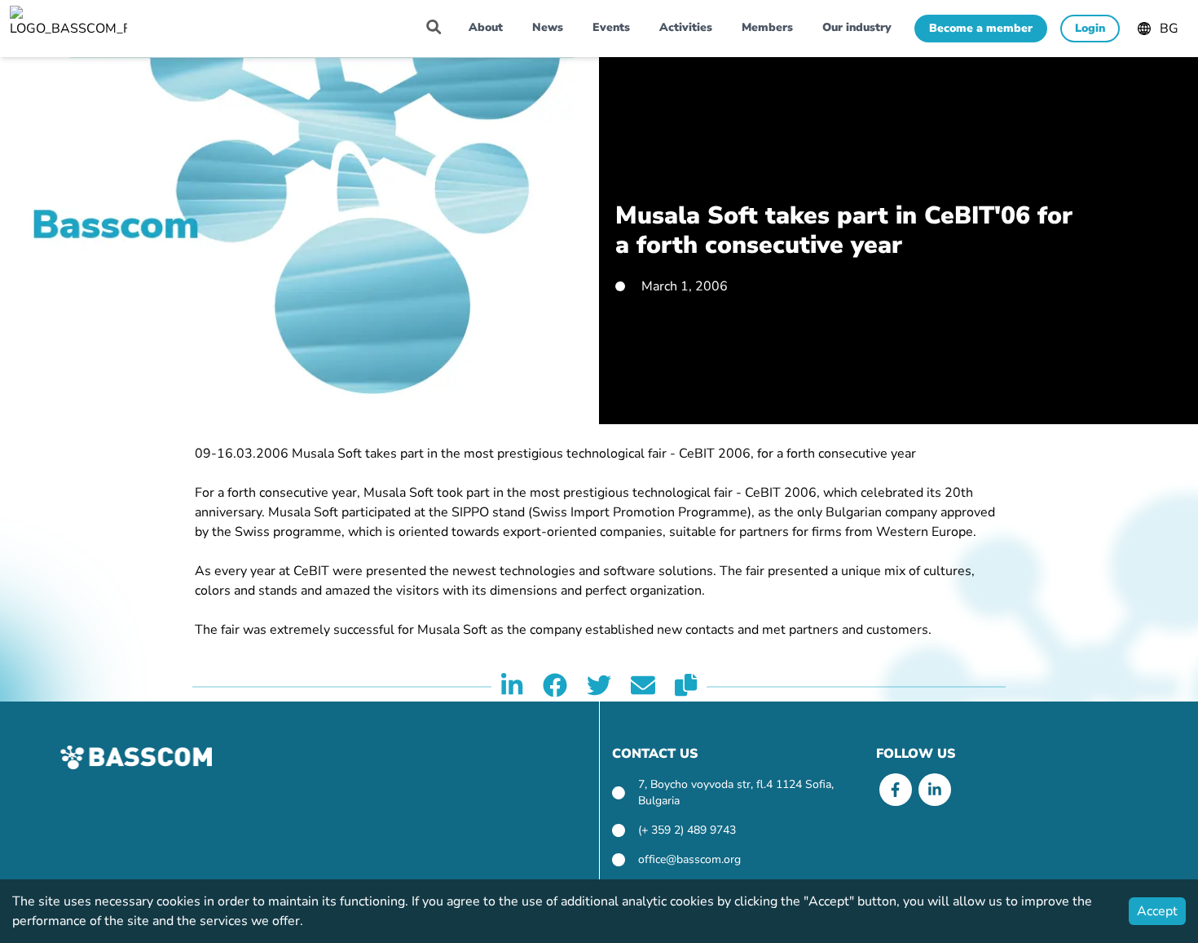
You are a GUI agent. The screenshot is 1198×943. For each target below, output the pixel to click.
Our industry (857, 27)
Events (611, 27)
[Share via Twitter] (599, 687)
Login (1090, 28)
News (547, 27)
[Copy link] (686, 687)
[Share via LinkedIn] (511, 687)
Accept (1157, 911)
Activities (685, 27)
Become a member (981, 28)
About (486, 27)
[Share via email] (643, 687)
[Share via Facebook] (555, 687)
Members (767, 27)
